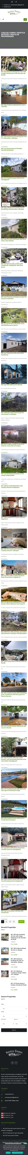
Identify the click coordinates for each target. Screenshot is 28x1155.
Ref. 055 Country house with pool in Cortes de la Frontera (12, 819)
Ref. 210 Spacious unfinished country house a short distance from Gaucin (13, 603)
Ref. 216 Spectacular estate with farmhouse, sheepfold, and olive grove (12, 265)
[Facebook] (16, 1062)
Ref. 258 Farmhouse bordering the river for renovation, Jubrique (14, 137)
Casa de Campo (11, 40)
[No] (26, 1149)
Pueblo (2, 1011)
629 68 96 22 (7, 1117)
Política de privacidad (17, 1152)
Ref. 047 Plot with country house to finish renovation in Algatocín (12, 576)
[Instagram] (12, 1062)
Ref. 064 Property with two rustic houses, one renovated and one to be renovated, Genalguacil (13, 759)
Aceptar (8, 1152)
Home (2, 40)
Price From (3, 1019)
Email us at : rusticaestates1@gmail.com (14, 5)
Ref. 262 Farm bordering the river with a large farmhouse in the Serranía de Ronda (13, 73)
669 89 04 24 (7, 1113)
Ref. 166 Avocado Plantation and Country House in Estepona (12, 486)
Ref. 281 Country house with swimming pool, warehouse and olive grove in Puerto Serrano (13, 694)
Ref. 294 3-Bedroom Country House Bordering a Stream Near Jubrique (12, 208)
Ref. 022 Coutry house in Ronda (10, 1135)
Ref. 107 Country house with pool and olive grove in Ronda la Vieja (13, 789)
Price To (16, 1019)
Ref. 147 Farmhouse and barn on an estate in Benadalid (12, 474)
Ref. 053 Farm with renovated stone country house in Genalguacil (13, 848)
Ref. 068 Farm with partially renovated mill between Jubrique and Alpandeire (14, 632)
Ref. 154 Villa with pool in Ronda (11, 385)
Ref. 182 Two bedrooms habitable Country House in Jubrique (12, 549)
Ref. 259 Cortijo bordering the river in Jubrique (18, 949)
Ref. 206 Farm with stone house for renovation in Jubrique (12, 413)
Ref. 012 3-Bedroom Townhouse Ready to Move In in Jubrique (18, 972)
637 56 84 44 (7, 1115)
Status (2, 1004)
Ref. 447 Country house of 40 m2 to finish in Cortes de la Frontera (12, 445)
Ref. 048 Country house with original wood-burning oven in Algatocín (13, 880)
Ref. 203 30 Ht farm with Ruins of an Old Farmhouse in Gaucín (12, 324)
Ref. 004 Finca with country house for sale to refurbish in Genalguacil (13, 1129)
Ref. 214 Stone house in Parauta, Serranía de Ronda (11, 149)
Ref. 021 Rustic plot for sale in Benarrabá (13, 1133)
